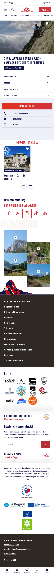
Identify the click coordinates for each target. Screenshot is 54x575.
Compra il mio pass (14, 419)
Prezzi (7, 83)
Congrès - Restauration (20, 15)
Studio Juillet (10, 554)
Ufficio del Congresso (14, 312)
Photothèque (10, 339)
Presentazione (10, 77)
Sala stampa (10, 323)
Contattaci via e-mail (27, 106)
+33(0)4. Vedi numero (20, 113)
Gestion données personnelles (17, 549)
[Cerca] (12, 9)
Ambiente (8, 317)
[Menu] (5, 9)
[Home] (27, 10)
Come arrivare (17, 119)
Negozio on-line (11, 307)
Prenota (45, 9)
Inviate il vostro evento (14, 344)
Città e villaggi (8, 3)
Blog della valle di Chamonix (17, 301)
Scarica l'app (11, 457)
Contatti (8, 560)
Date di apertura (11, 89)
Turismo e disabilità (13, 360)
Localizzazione (10, 95)
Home (5, 15)
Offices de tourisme (13, 334)
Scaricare (8, 355)
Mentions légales (11, 545)
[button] (24, 52)
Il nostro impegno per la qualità (18, 540)
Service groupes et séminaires (18, 350)
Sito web (15, 124)
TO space (8, 328)
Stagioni (45, 3)
